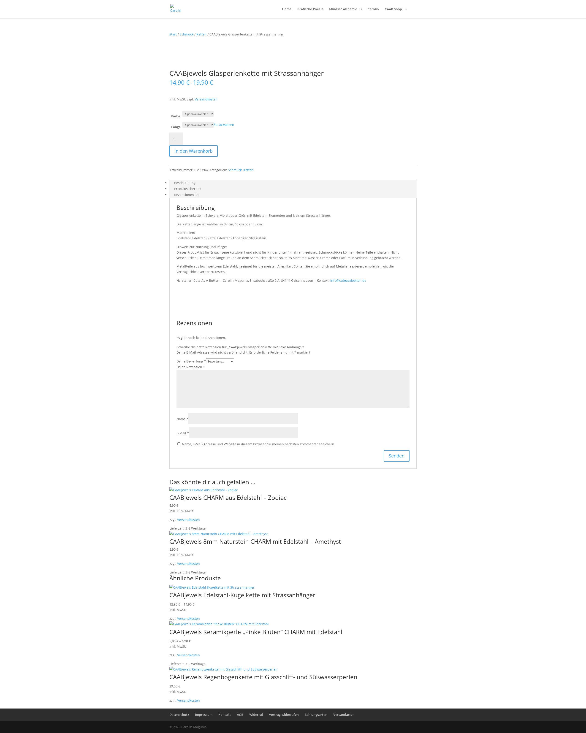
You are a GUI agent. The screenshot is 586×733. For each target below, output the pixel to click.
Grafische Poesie (310, 9)
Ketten (201, 34)
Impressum (203, 714)
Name (182, 419)
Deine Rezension (190, 367)
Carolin (373, 9)
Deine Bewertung (191, 361)
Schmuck (186, 34)
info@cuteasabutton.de (348, 280)
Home (286, 9)
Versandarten (344, 714)
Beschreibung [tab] (184, 183)
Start (173, 34)
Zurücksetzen (224, 124)
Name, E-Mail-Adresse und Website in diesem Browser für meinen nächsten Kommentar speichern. (258, 444)
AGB (240, 714)
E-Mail (182, 433)
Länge (176, 127)
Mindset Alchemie (343, 9)
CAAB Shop (393, 9)
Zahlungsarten (316, 714)
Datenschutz (179, 714)
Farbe (175, 116)
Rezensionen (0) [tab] (186, 194)
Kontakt (224, 714)
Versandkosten (206, 99)
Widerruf (256, 714)
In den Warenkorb (193, 151)
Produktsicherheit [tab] (187, 189)
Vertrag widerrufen (284, 714)
